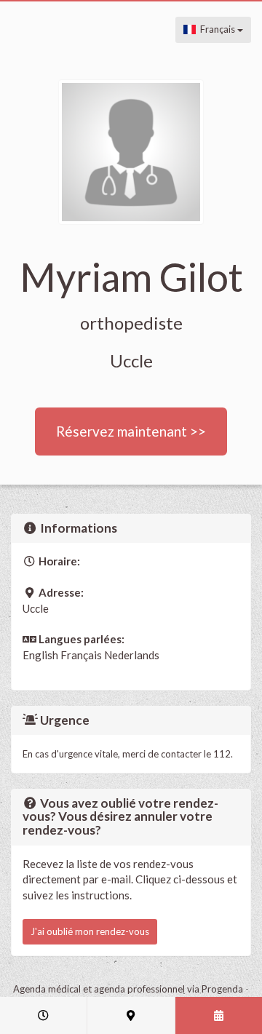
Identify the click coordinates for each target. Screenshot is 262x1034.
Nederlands (131, 654)
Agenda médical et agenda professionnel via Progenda (128, 989)
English (40, 654)
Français (216, 29)
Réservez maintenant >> (131, 431)
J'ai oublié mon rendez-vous (90, 931)
